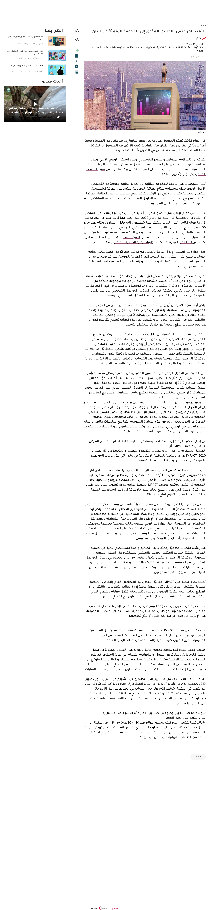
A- (77, 40)
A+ (76, 31)
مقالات (198, 757)
